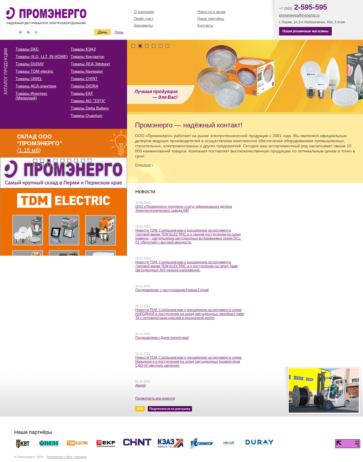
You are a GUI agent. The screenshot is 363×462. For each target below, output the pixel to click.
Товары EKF (82, 93)
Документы (143, 25)
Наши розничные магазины (305, 31)
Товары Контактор (87, 56)
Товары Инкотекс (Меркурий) (31, 95)
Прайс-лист (143, 18)
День (102, 32)
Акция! (140, 385)
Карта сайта (28, 32)
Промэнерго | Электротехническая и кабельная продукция (55, 16)
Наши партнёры (210, 18)
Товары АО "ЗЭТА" (88, 100)
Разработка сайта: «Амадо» (67, 457)
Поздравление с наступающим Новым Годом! (172, 290)
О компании (144, 12)
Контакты (36, 32)
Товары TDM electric (34, 71)
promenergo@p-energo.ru (299, 15)
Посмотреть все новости (155, 398)
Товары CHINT (84, 78)
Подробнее (143, 165)
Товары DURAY (30, 64)
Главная (20, 32)
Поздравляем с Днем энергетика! (162, 338)
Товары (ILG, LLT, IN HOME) (42, 56)
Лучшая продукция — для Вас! (156, 94)
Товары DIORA (84, 86)
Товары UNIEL (29, 78)
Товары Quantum (86, 115)
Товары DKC (27, 49)
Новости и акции (211, 12)
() (39, 143)
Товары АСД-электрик (36, 86)
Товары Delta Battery (90, 108)
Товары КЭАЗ (83, 49)
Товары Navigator (87, 71)
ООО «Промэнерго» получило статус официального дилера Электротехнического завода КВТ (183, 209)
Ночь (119, 32)
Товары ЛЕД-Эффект (90, 64)
